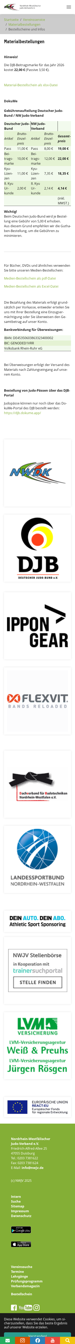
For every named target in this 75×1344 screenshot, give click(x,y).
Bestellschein (21, 1294)
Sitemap (17, 1206)
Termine (17, 1271)
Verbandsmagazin (25, 1286)
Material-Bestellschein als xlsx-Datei (31, 85)
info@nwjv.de (32, 1168)
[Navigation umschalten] (69, 7)
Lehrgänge (19, 1276)
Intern (16, 1196)
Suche (16, 1201)
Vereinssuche (21, 1267)
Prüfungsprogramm (27, 1281)
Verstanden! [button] (37, 1336)
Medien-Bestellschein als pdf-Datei (30, 278)
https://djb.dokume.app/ (22, 413)
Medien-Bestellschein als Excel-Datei (31, 286)
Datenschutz (21, 1216)
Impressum (20, 1211)
